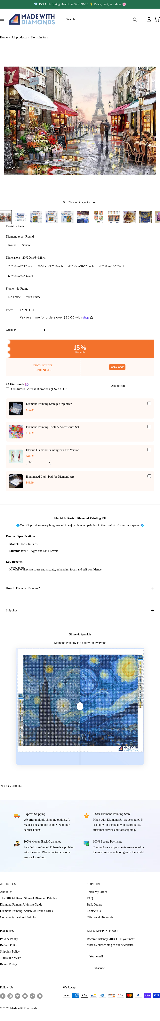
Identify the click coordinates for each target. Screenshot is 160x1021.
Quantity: (11, 329)
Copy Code (117, 366)
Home (4, 37)
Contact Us (94, 911)
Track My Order (97, 891)
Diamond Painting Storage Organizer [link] (49, 403)
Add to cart (118, 385)
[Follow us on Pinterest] (17, 996)
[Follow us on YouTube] (25, 996)
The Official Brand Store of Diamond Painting (28, 898)
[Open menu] (2, 19)
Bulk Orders (94, 904)
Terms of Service (10, 957)
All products (19, 37)
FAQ (90, 898)
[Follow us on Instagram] (10, 996)
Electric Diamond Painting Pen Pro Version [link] (52, 450)
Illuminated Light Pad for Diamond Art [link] (50, 476)
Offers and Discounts (100, 917)
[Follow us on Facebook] (2, 996)
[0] (156, 19)
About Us (6, 891)
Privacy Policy (9, 938)
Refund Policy (9, 945)
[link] (16, 408)
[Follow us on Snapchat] (40, 996)
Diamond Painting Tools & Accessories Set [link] (52, 427)
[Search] (135, 19)
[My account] (149, 19)
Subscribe (99, 968)
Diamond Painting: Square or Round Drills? (27, 911)
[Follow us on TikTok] (32, 996)
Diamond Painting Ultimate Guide (21, 904)
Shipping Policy (10, 951)
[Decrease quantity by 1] (24, 330)
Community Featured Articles (18, 917)
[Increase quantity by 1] (44, 330)
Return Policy (8, 964)
